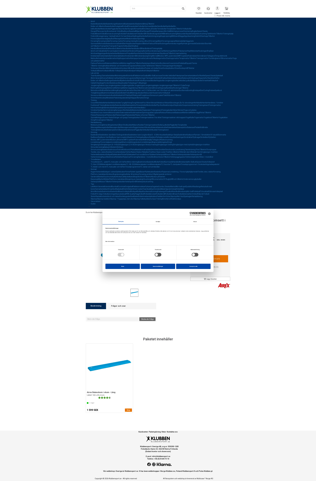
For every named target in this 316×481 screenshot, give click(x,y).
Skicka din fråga (147, 319)
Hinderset (133, 51)
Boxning (154, 191)
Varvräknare (202, 56)
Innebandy (95, 56)
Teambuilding (148, 189)
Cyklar (93, 83)
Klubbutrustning (166, 140)
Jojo (106, 85)
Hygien (93, 172)
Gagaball (155, 186)
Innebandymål (130, 56)
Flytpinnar (127, 157)
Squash (189, 63)
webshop (181, 479)
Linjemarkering (181, 53)
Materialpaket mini (108, 164)
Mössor (167, 154)
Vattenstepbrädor (192, 157)
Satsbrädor (200, 44)
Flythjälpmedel (161, 137)
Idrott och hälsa (97, 51)
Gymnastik (95, 44)
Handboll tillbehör (116, 48)
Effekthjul (128, 95)
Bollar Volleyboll (116, 71)
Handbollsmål (136, 48)
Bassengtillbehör (97, 179)
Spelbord (218, 90)
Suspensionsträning (190, 105)
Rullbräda (204, 127)
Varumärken (95, 201)
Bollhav (103, 90)
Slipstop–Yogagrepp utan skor (122, 199)
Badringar (180, 137)
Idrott (93, 21)
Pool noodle (140, 154)
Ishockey (102, 98)
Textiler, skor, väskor (98, 152)
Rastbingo (197, 186)
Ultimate (212, 191)
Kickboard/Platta (128, 150)
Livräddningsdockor (133, 142)
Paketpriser (182, 51)
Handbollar (161, 26)
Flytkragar (196, 137)
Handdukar (121, 152)
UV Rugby (167, 179)
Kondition (94, 113)
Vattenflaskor (131, 152)
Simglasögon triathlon (201, 145)
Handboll (94, 48)
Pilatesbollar (130, 115)
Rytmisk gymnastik (188, 44)
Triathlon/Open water (157, 152)
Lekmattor (149, 58)
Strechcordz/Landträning (175, 150)
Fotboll (93, 34)
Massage (94, 127)
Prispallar (130, 53)
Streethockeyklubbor (166, 68)
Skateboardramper (152, 53)
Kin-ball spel (181, 186)
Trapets (120, 46)
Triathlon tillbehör (172, 152)
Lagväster (158, 34)
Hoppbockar (131, 44)
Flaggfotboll (139, 194)
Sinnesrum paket (156, 95)
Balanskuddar (120, 105)
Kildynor (135, 125)
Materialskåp (180, 41)
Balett (120, 44)
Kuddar (141, 125)
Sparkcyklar (123, 83)
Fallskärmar (138, 76)
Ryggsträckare (138, 127)
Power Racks (108, 117)
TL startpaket (175, 164)
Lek (195, 162)
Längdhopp (160, 36)
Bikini (114, 135)
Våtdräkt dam (184, 152)
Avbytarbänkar (112, 53)
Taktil (165, 95)
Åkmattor (140, 98)
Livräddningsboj (161, 142)
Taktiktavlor (211, 34)
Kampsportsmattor (137, 58)
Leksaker (140, 93)
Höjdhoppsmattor (123, 58)
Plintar (157, 44)
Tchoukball (204, 191)
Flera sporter (102, 31)
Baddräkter (95, 135)
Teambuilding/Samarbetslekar (103, 76)
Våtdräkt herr (195, 152)
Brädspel (196, 90)
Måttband (175, 36)
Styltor (217, 78)
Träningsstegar (168, 66)
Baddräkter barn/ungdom (138, 135)
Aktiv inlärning (132, 162)
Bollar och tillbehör (98, 26)
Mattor (145, 44)
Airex (164, 199)
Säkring (135, 88)
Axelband (107, 66)
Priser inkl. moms (223, 16)
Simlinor (109, 174)
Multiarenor (122, 53)
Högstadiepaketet (212, 164)
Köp (128, 410)
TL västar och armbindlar (150, 167)
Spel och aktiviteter (171, 90)
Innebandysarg (142, 56)
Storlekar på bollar (150, 29)
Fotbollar (141, 26)
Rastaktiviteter (101, 196)
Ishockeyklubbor (113, 68)
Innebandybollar (105, 56)
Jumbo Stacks (164, 186)
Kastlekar (120, 78)
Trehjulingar (132, 83)
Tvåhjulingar (142, 83)
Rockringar (164, 44)
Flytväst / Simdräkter (202, 135)
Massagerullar (114, 127)
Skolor (93, 196)
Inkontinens (158, 157)
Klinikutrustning (97, 125)
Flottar (123, 154)
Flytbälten (212, 137)
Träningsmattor (202, 58)
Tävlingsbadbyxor (142, 137)
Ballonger (108, 80)
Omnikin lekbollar (168, 76)
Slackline (210, 78)
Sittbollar (146, 130)
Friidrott (94, 36)
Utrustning (147, 179)
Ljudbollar (189, 80)
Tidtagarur (211, 56)
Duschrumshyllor (110, 177)
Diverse (104, 78)
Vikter (175, 110)
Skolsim (114, 147)
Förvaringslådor (156, 41)
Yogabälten (223, 117)
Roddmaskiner (136, 113)
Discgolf (94, 31)
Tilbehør (191, 68)
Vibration (171, 95)
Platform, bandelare (98, 174)
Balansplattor (131, 105)
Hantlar (108, 103)
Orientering (187, 31)
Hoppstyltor (202, 78)
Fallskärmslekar (139, 186)
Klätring (173, 31)
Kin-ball (155, 56)
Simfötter (154, 150)
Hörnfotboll (193, 194)
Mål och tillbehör (177, 179)
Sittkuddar (154, 130)
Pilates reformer (141, 115)
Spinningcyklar (147, 113)
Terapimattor (184, 58)
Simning (94, 132)
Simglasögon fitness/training (146, 145)
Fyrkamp (148, 186)
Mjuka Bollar (197, 80)
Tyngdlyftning (126, 103)
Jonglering (95, 85)
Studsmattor (158, 93)
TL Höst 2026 (96, 164)
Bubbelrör (120, 95)
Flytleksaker (131, 154)
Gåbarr (120, 125)
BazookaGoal (121, 194)
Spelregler (188, 196)
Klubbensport (98, 212)
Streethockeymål (181, 68)
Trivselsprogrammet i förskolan (193, 164)
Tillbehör (151, 24)
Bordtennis (164, 63)
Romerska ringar (174, 44)
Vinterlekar (95, 98)
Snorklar (161, 150)
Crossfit (94, 103)
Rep (188, 51)
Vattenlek (157, 78)
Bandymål (103, 68)
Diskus (129, 36)
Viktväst (140, 103)
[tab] (96, 306)
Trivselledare (96, 159)
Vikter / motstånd (206, 157)
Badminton (155, 63)
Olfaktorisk (136, 95)
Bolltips (140, 191)
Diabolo (102, 85)
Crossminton (174, 63)
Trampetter (104, 46)
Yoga (188, 117)
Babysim (107, 147)
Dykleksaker (116, 154)
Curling (206, 90)
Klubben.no (170, 471)
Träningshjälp (228, 34)
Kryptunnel (121, 90)
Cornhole (121, 186)
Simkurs (120, 147)
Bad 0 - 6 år (152, 135)
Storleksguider (124, 196)
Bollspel (109, 154)
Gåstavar (121, 130)
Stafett (198, 36)
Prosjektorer (145, 95)
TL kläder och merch (99, 167)
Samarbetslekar (190, 76)
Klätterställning (111, 90)
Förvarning (111, 51)
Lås (123, 177)
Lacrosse (179, 31)
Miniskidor (110, 98)
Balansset (109, 63)
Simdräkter (188, 137)
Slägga (181, 36)
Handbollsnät (147, 48)
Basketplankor (130, 24)
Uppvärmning (170, 189)
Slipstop (173, 196)
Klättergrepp (102, 88)
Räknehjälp (147, 140)
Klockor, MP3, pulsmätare (168, 56)
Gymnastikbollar (151, 26)
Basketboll (116, 80)
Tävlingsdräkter (122, 135)
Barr (124, 44)
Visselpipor (178, 66)
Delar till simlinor (132, 174)
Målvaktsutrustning (169, 34)
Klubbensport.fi (188, 471)
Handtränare (130, 130)
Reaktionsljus (168, 105)
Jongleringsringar (166, 85)
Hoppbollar (160, 80)
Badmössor (112, 150)
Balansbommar (112, 44)
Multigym (99, 117)
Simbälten (204, 137)
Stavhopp (204, 36)
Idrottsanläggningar (98, 53)
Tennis (194, 63)
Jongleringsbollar (171, 80)
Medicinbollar (105, 29)
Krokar (119, 177)
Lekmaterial (149, 88)
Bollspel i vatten (110, 172)
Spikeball (219, 76)
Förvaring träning (129, 41)
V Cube (182, 85)
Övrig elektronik (221, 56)
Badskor (152, 137)
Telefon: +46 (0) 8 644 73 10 (158, 459)
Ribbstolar (194, 51)
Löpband (156, 113)
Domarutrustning (112, 34)
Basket (93, 24)
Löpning (168, 36)
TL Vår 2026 (131, 164)
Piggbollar (115, 29)
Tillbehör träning (97, 66)
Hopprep (140, 51)
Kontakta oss (172, 432)
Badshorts (132, 137)
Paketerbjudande (120, 98)
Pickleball (182, 63)
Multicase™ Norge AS (205, 479)
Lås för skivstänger (186, 103)
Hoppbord (139, 44)
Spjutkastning (189, 36)
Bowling (190, 90)
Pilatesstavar (101, 115)
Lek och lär (95, 73)
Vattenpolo (160, 154)
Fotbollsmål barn (171, 194)
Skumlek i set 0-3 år (141, 90)
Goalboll (169, 191)
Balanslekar (177, 78)
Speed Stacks (202, 31)
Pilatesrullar (111, 115)
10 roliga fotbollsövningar (106, 194)
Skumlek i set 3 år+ (156, 90)
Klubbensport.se (131, 471)
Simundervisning (97, 147)
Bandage (105, 39)
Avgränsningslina (119, 174)
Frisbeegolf (161, 191)
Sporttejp (141, 39)
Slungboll (131, 29)
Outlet (93, 204)
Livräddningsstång (148, 142)
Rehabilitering (96, 122)
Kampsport (160, 31)
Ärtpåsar (134, 46)
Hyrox (168, 199)
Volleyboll (94, 71)
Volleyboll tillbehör (152, 71)
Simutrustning (96, 150)
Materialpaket (121, 164)
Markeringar (168, 51)
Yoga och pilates (190, 110)
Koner (145, 51)
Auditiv (114, 95)
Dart (142, 31)
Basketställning (142, 24)
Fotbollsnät (150, 34)
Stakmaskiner (125, 113)
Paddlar (148, 150)
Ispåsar (111, 39)
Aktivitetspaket (121, 76)
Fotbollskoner (131, 34)
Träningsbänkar (134, 117)
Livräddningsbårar (118, 142)
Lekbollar (96, 29)
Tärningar (149, 78)
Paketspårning (155, 432)
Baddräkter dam (105, 135)
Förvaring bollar (104, 41)
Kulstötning (151, 36)
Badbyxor (125, 31)
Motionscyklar (114, 113)
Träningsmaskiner (151, 125)
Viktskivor (160, 103)
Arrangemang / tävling (105, 36)
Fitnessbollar (133, 26)
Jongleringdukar (114, 85)
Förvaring (94, 41)
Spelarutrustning (200, 34)
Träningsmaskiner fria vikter (151, 117)
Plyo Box (160, 105)
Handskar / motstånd (146, 157)
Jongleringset (139, 85)
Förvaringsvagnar (168, 41)
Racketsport (146, 63)
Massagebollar (103, 127)
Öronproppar (211, 150)
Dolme (119, 150)
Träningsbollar (167, 110)
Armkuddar (161, 135)
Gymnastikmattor (110, 58)
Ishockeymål (125, 68)
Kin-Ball (167, 31)
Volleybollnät (140, 71)
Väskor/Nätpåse (142, 152)
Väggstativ (189, 41)
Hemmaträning (97, 108)
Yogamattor (199, 117)
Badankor (102, 154)
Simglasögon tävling (165, 145)
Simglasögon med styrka (183, 145)
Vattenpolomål (196, 154)
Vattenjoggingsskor (177, 157)
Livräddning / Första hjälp (179, 172)
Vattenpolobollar (183, 154)
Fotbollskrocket (150, 194)
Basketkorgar (111, 24)
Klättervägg (125, 63)
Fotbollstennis (183, 194)
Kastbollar (169, 26)
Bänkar (101, 177)
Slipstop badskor (103, 199)
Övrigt (150, 56)
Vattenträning (96, 157)
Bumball (115, 186)
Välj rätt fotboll (203, 194)
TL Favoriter (165, 164)
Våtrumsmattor (226, 58)
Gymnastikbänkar (122, 51)
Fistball (125, 26)
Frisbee (153, 31)
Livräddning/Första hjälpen (101, 142)
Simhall (94, 169)
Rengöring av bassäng (134, 179)
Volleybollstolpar (128, 71)
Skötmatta (222, 135)
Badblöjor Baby (172, 135)
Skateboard (114, 83)
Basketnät (120, 24)
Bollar (105, 51)
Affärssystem (168, 479)
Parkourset (101, 63)
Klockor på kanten (117, 140)
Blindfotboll (134, 80)
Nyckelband (128, 177)
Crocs (115, 152)
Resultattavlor (139, 53)
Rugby (194, 31)
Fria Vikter (147, 103)
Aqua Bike (105, 157)
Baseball (132, 31)
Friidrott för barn (120, 36)
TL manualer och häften (118, 162)
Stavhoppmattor (172, 58)
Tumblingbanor (214, 58)
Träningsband (203, 105)
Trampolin (113, 46)
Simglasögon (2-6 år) (126, 145)
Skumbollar (123, 29)
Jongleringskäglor (152, 85)
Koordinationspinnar (156, 51)
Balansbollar (110, 105)
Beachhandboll (103, 48)
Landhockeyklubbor (137, 68)
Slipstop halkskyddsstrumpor (145, 199)
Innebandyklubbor (118, 56)
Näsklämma (140, 150)
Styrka (93, 117)
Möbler (106, 179)
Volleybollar (187, 29)
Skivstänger (174, 103)
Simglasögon (96, 145)
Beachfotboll (101, 34)
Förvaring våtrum (143, 41)
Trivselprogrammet (132, 167)
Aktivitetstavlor (105, 95)
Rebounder (181, 34)
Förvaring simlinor (146, 174)
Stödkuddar (127, 125)
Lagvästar (133, 66)
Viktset (167, 103)
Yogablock (208, 117)
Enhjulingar (194, 78)
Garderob (94, 177)
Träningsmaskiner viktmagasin (174, 117)
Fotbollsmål (141, 34)
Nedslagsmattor (160, 58)
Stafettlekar (128, 189)
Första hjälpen (96, 39)
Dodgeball (119, 26)
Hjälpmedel (193, 172)
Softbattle (201, 76)
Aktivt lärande (96, 78)
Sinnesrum (95, 95)
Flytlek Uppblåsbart (137, 172)
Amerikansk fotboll (114, 31)
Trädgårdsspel (96, 93)
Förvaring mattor (116, 41)
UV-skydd (214, 135)
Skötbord (141, 177)
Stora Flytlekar (150, 154)
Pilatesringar (120, 115)
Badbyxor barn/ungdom (118, 137)
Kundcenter (143, 432)
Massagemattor (126, 127)
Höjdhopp (136, 36)
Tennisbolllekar (159, 189)
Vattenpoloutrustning (145, 182)
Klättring (94, 88)
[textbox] (113, 319)
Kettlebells (101, 103)
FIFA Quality (130, 194)
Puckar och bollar (151, 68)
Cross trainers (103, 113)
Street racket (138, 189)
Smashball (139, 29)
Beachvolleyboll (104, 71)
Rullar (192, 117)
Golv (104, 120)
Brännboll (130, 76)
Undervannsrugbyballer (192, 179)
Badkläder (134, 196)
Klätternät (117, 63)
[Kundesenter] (208, 8)
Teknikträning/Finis (192, 150)
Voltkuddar (127, 46)
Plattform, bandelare (117, 179)
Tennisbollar (162, 29)
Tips (92, 184)
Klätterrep (119, 88)
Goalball (146, 76)
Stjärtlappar (132, 98)
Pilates (93, 115)
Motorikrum (95, 90)
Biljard (138, 31)
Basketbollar (101, 24)
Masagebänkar (120, 39)
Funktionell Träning (98, 105)
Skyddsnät (190, 34)
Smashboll (112, 189)
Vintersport (95, 68)
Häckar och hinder (118, 66)
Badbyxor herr (103, 137)
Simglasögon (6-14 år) (109, 145)
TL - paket (105, 162)
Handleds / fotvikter (215, 103)
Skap (135, 177)
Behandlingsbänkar (110, 125)
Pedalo (197, 127)
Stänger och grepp (120, 117)
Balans (170, 78)
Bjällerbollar (125, 80)
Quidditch (189, 186)
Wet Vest (180, 196)
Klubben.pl (208, 471)
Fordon (107, 83)
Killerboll (173, 186)
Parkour (151, 44)
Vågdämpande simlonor (162, 174)
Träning (94, 100)
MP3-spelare (183, 56)
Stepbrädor (178, 105)
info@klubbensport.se (161, 456)
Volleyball (219, 191)
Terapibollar (171, 29)
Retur (164, 432)
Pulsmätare (192, 56)
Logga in (217, 8)
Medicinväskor (131, 39)
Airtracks (102, 44)
